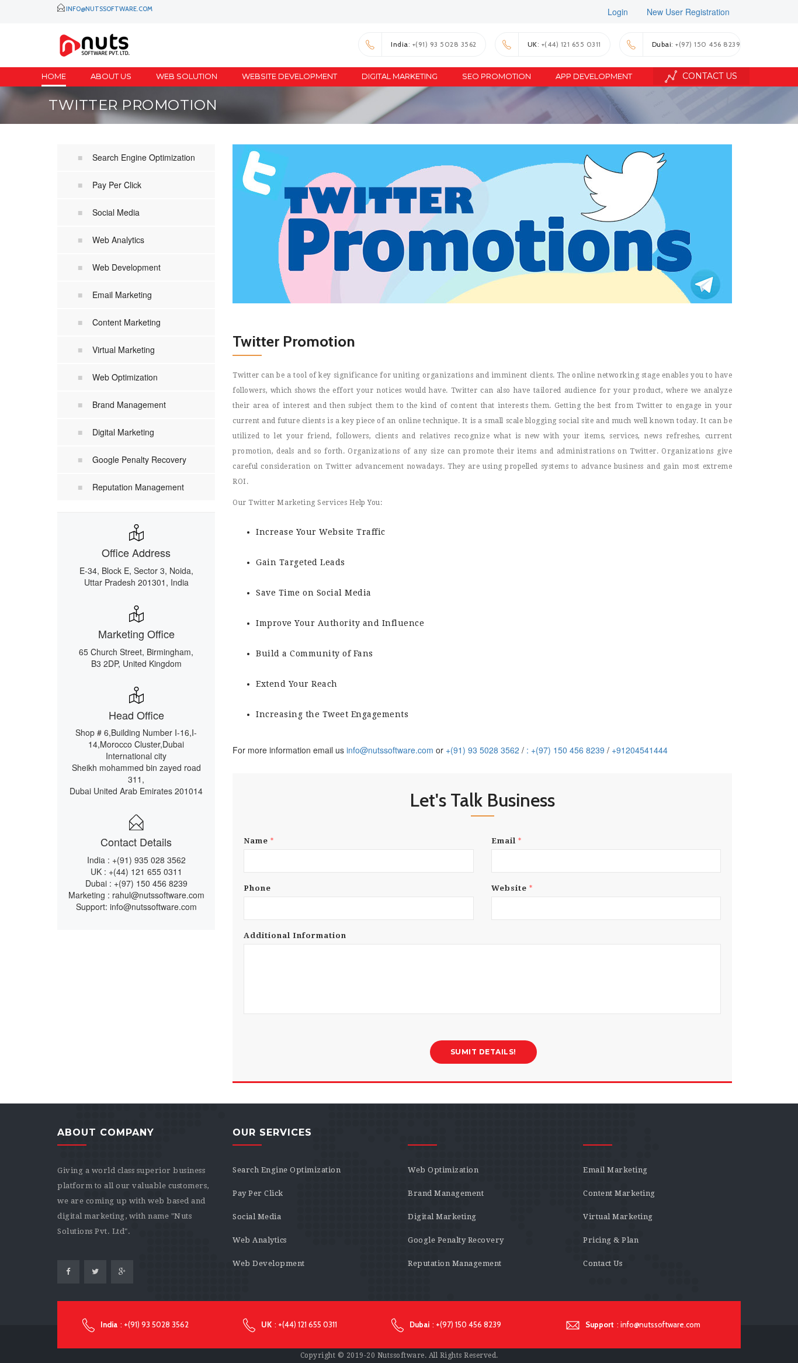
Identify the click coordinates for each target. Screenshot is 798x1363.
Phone (257, 888)
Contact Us (708, 76)
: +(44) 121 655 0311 (564, 44)
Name (259, 841)
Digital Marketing (123, 432)
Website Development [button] (289, 76)
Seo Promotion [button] (496, 76)
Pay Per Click (116, 185)
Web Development (126, 267)
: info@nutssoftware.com (642, 1324)
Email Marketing (122, 294)
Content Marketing (126, 322)
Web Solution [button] (186, 76)
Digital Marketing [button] (400, 76)
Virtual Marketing (123, 349)
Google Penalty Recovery (139, 459)
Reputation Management (138, 487)
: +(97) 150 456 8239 (696, 44)
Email (506, 841)
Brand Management (129, 404)
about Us (111, 76)
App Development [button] (594, 76)
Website (512, 888)
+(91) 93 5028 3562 (482, 750)
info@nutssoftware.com (109, 9)
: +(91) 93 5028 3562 (434, 44)
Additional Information (295, 935)
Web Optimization (125, 377)
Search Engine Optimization (143, 157)
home (53, 76)
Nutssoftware (401, 1355)
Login (618, 12)
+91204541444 (640, 750)
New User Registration (688, 12)
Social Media (116, 212)
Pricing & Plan (611, 1240)
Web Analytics (118, 239)
